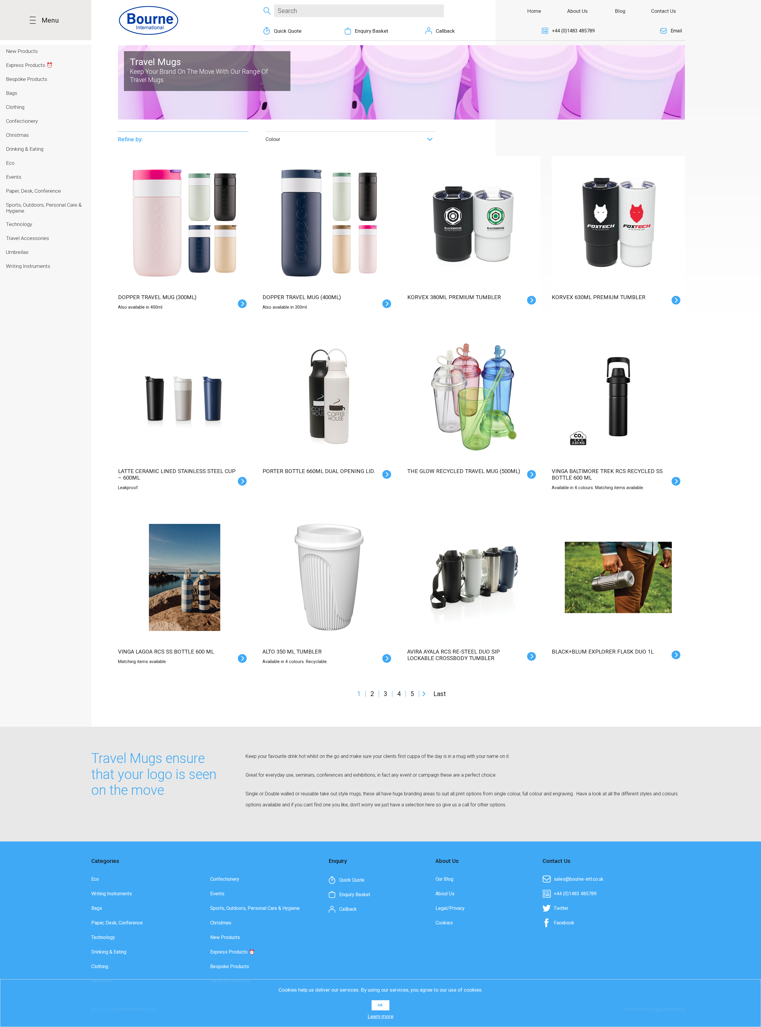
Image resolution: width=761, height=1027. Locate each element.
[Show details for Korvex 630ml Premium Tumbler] (618, 222)
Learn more (380, 1016)
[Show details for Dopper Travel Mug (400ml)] (329, 222)
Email (676, 31)
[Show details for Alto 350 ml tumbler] (329, 577)
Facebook (564, 923)
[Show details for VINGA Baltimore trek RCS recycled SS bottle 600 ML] (618, 397)
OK (380, 1005)
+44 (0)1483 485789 (573, 31)
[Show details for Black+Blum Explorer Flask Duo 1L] (618, 577)
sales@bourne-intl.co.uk (578, 879)
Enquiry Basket (371, 31)
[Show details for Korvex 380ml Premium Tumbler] (473, 222)
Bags (96, 908)
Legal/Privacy (450, 908)
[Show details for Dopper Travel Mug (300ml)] (184, 222)
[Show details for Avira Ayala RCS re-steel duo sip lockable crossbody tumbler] (473, 577)
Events (217, 893)
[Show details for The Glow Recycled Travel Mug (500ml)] (473, 397)
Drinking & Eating (108, 952)
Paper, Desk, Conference (117, 923)
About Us (445, 893)
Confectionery (224, 879)
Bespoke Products (229, 966)
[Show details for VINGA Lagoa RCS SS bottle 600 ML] (184, 577)
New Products (225, 937)
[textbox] (359, 10)
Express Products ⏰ (232, 952)
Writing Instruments (111, 893)
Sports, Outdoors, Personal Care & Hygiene (255, 908)
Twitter (561, 908)
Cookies (444, 923)
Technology (103, 937)
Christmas (220, 923)
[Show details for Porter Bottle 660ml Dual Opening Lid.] (329, 397)
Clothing (99, 966)
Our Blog (444, 879)
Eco (95, 879)
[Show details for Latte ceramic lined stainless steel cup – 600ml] (184, 397)
